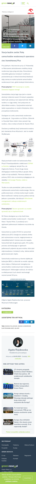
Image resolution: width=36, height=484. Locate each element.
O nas (3, 455)
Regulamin (27, 455)
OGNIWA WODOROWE (24, 326)
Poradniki (4, 448)
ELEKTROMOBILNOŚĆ (8, 328)
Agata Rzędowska (14, 29)
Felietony (16, 445)
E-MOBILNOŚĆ (6, 46)
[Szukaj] (28, 3)
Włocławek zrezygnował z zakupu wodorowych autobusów (17, 201)
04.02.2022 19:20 (13, 31)
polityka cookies (12, 481)
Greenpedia (5, 445)
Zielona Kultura (29, 445)
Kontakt (15, 459)
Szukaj (15, 448)
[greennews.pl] (8, 3)
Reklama (15, 455)
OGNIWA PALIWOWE (11, 326)
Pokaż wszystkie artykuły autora (18, 432)
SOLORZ (16, 328)
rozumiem (27, 478)
